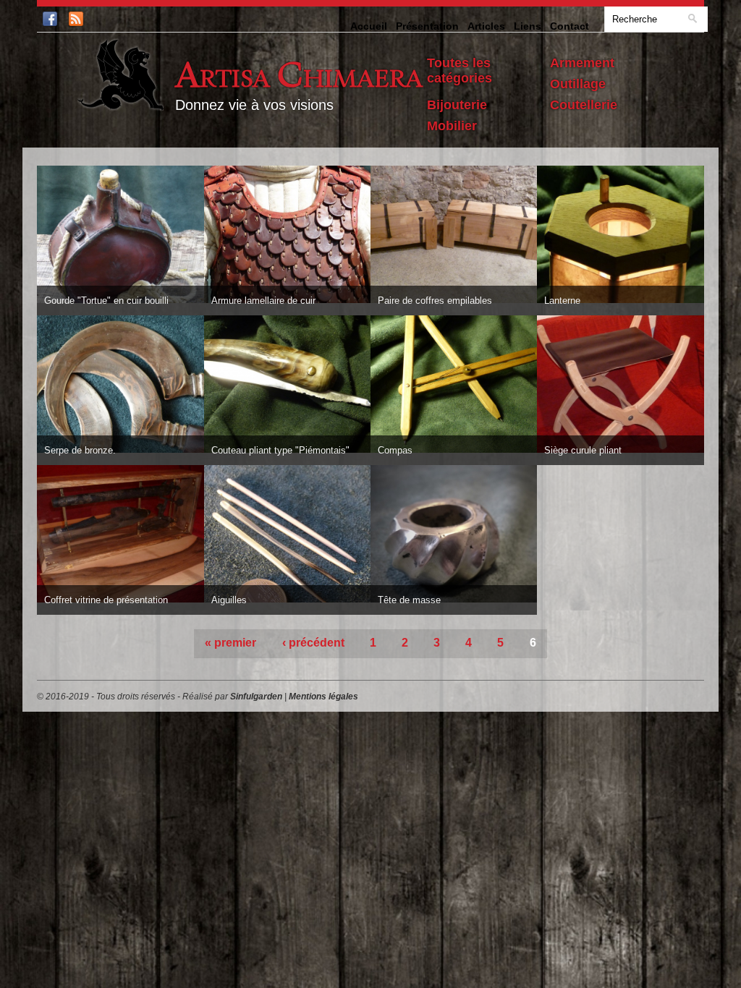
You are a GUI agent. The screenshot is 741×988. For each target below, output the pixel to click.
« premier (230, 642)
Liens (527, 26)
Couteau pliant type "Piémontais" (280, 450)
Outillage (578, 84)
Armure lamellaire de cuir (263, 300)
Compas (395, 450)
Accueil (368, 26)
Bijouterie (457, 105)
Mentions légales (323, 696)
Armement (582, 63)
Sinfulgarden (256, 696)
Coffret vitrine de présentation (106, 600)
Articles (486, 26)
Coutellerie (583, 105)
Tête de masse (409, 600)
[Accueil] (122, 75)
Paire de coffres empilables (435, 300)
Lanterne (562, 300)
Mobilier (452, 126)
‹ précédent (313, 642)
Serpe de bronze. (80, 450)
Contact (569, 26)
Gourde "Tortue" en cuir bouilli (106, 300)
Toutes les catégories (459, 70)
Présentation (427, 26)
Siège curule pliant (583, 450)
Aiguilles (229, 600)
